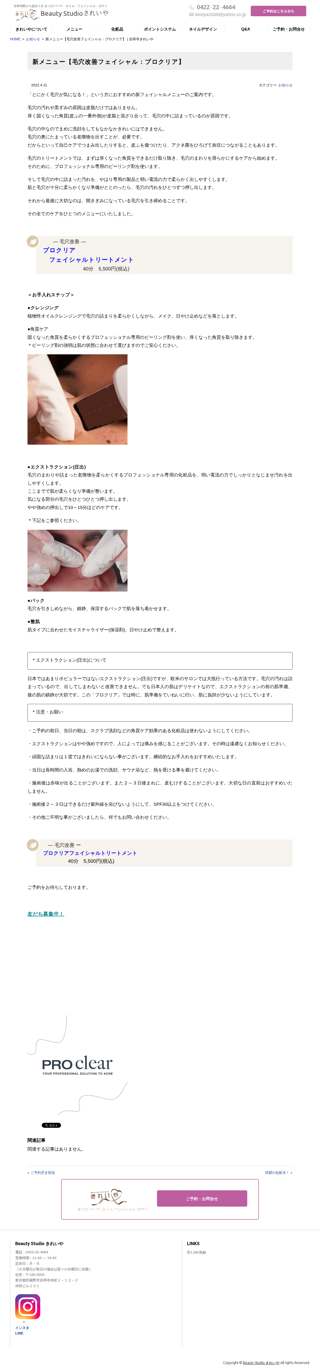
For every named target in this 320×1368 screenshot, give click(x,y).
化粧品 (117, 29)
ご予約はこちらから (278, 11)
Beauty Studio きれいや (261, 1363)
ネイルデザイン (203, 29)
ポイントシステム (160, 29)
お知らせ (33, 39)
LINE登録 (198, 1252)
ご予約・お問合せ (289, 29)
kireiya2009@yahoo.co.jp (221, 14)
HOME (15, 39)
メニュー (74, 29)
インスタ (22, 1328)
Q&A (245, 29)
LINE (19, 1333)
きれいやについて (32, 29)
